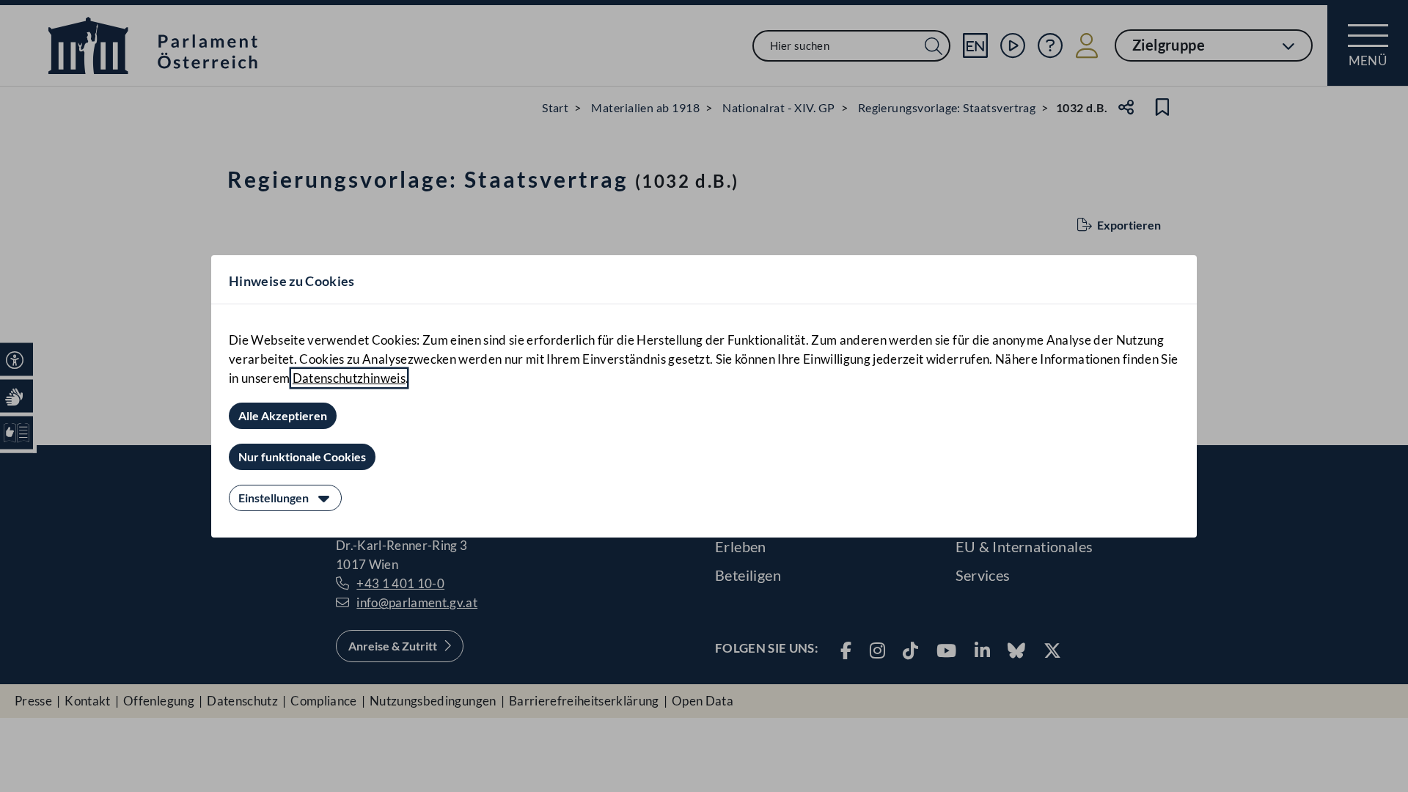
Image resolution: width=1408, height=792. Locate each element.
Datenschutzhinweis (349, 378)
